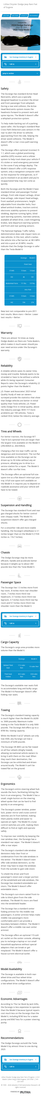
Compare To (24, 15)
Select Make (6, 15)
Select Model (15, 15)
